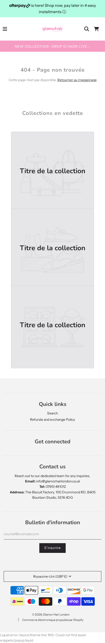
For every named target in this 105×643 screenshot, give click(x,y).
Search (52, 413)
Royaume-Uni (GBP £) (50, 576)
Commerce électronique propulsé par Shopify (52, 620)
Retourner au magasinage (77, 80)
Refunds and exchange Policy (52, 419)
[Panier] (96, 28)
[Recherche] (87, 28)
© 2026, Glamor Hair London (51, 614)
